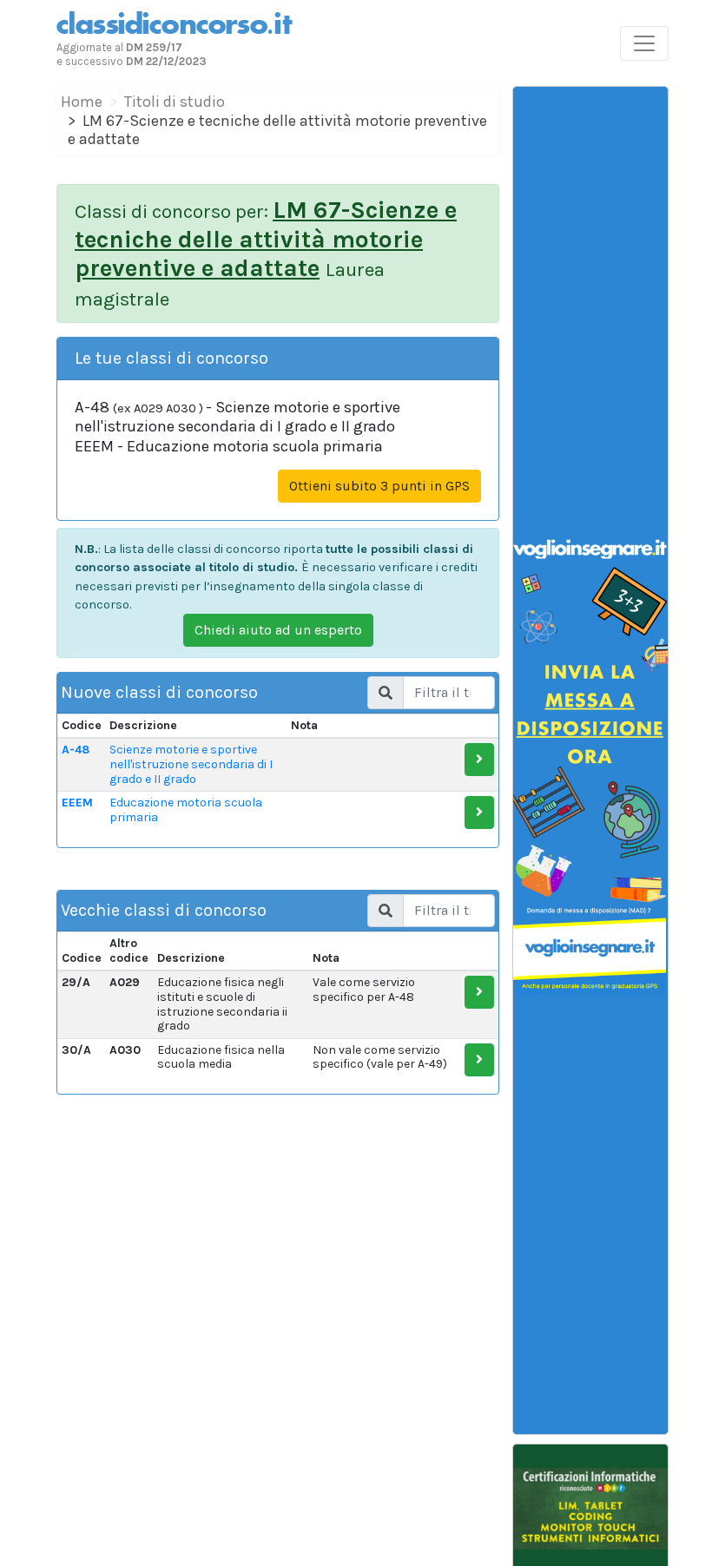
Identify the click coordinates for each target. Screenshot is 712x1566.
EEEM (77, 802)
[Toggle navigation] (644, 43)
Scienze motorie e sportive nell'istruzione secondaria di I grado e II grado (191, 764)
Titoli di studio (174, 101)
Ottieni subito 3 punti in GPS (379, 485)
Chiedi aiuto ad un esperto (278, 630)
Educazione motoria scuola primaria (185, 810)
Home (81, 101)
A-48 (75, 749)
